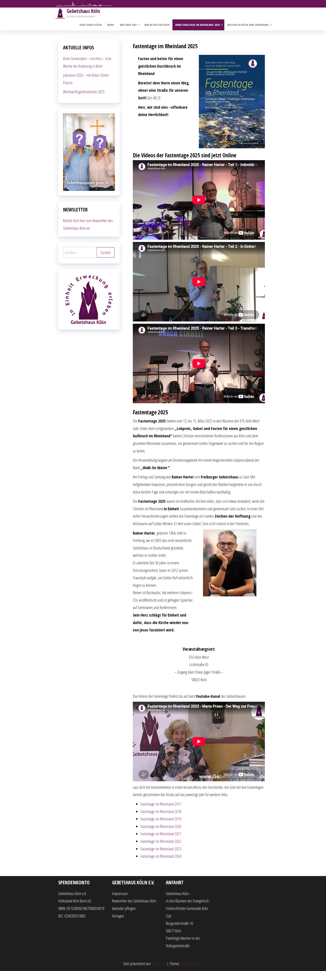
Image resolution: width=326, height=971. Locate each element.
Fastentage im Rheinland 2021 (160, 833)
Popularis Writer (191, 963)
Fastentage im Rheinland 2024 (160, 856)
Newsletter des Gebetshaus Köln (134, 901)
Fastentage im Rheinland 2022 (160, 841)
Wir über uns (128, 25)
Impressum (120, 893)
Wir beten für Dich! (157, 25)
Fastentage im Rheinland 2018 (160, 811)
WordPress (158, 963)
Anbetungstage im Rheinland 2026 (197, 25)
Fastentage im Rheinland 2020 (160, 826)
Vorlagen (118, 916)
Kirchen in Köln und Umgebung (248, 25)
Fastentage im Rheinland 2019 (160, 819)
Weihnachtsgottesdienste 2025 (84, 91)
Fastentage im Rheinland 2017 (160, 804)
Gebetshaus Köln (83, 11)
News (110, 25)
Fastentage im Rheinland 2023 (160, 849)
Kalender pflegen (123, 908)
